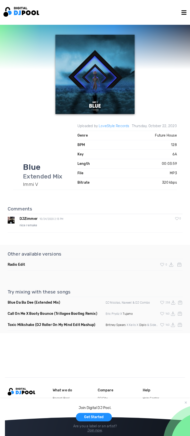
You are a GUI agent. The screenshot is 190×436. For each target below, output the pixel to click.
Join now (94, 430)
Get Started (94, 417)
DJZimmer (29, 219)
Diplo (142, 325)
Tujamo (128, 314)
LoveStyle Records (114, 126)
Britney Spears (116, 325)
